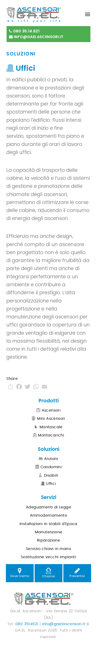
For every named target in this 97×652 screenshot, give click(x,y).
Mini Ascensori (50, 418)
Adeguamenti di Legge (48, 507)
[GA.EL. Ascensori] (43, 13)
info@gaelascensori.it (38, 36)
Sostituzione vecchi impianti (48, 557)
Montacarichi (50, 435)
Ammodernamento (48, 515)
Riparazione (48, 540)
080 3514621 (26, 624)
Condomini (50, 467)
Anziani (50, 459)
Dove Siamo (19, 576)
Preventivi (77, 576)
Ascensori (50, 410)
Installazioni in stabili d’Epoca (48, 524)
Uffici (50, 484)
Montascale (50, 427)
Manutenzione (48, 532)
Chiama (48, 576)
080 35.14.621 (26, 31)
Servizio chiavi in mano (48, 549)
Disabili (50, 475)
